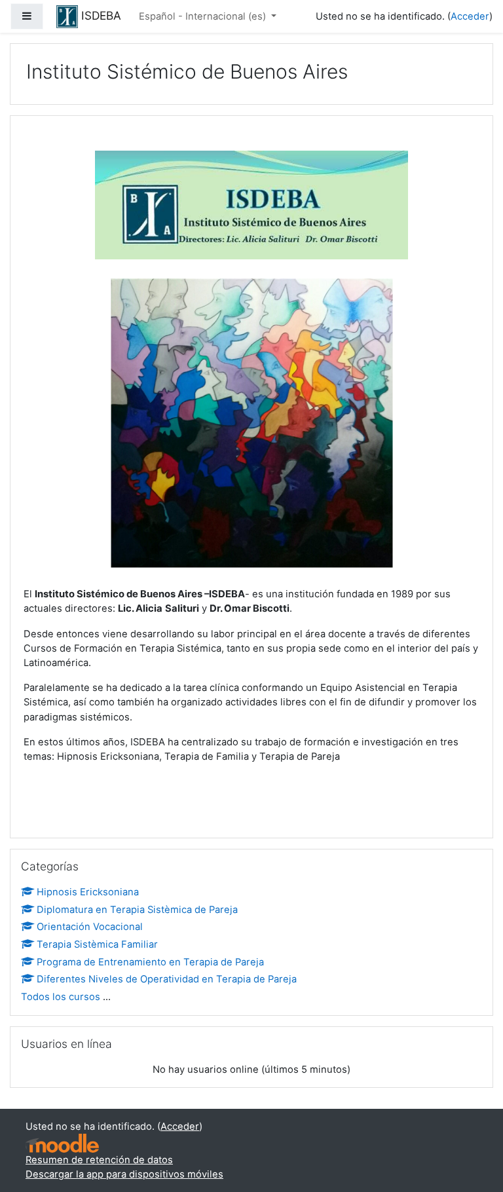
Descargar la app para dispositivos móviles (124, 1174)
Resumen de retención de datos (99, 1160)
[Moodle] (62, 1143)
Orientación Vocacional (90, 927)
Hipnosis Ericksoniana (88, 892)
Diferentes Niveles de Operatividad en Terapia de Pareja (167, 979)
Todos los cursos (60, 997)
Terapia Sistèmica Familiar (97, 944)
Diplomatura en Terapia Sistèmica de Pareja (137, 910)
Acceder (470, 16)
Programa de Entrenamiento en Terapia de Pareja (150, 962)
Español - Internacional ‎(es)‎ (204, 16)
